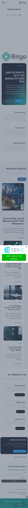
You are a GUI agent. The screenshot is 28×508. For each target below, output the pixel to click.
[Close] (26, 247)
